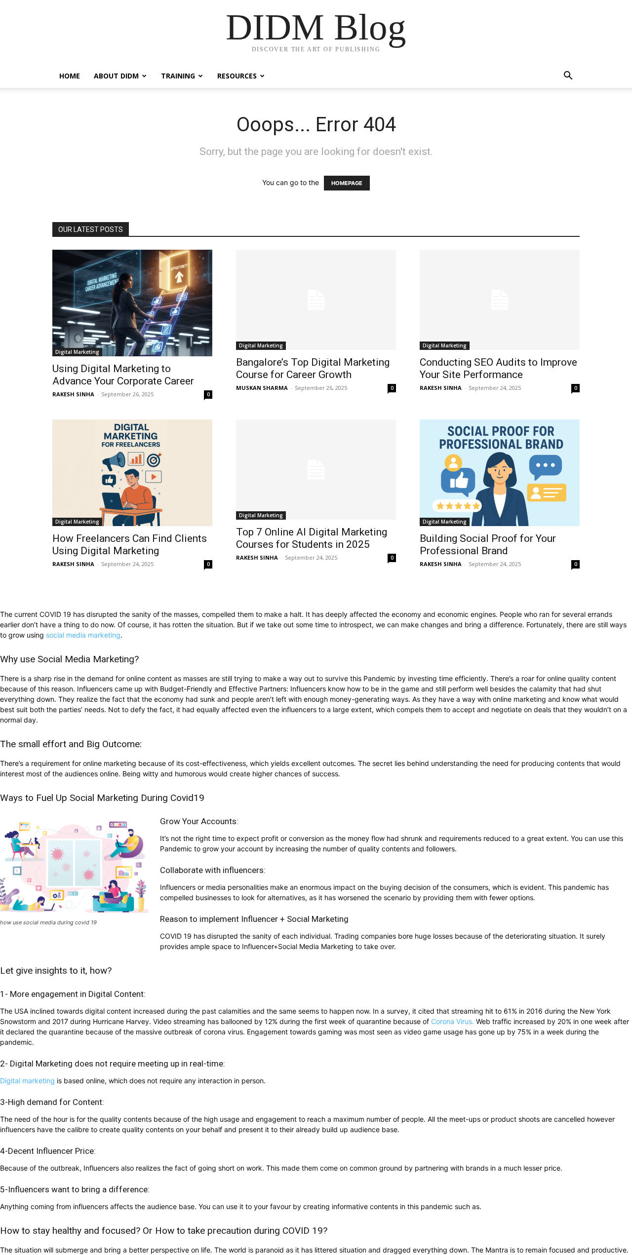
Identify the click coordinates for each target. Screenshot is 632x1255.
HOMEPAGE (346, 183)
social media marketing (83, 635)
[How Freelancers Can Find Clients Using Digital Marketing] (132, 472)
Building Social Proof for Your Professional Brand (488, 544)
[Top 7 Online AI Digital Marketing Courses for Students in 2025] (316, 469)
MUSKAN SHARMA (262, 387)
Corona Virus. (452, 1021)
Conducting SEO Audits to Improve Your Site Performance (498, 368)
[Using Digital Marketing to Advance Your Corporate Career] (132, 303)
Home (69, 75)
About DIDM (116, 75)
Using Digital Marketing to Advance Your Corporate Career (123, 375)
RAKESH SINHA (73, 394)
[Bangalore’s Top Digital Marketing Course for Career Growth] (316, 300)
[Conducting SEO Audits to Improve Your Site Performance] (500, 300)
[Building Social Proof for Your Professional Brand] (500, 472)
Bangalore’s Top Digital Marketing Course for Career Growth (313, 368)
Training (178, 75)
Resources (237, 75)
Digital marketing (27, 1080)
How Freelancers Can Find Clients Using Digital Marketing (129, 544)
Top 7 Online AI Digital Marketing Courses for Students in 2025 (311, 538)
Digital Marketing (77, 351)
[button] (568, 76)
